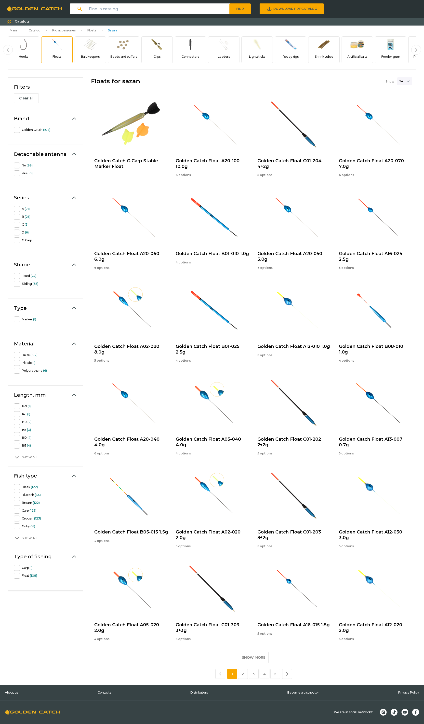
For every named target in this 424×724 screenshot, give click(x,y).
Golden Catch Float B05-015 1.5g (131, 532)
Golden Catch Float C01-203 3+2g (289, 534)
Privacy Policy (408, 692)
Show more (253, 657)
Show (389, 81)
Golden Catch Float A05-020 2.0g (126, 627)
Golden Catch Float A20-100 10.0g (207, 163)
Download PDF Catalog (295, 9)
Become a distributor (303, 692)
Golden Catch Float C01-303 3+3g (207, 627)
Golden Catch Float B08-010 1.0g (371, 349)
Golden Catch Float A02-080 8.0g (126, 349)
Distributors (199, 692)
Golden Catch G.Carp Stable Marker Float (126, 163)
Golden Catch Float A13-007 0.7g (370, 442)
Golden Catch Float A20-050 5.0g (289, 256)
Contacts (104, 692)
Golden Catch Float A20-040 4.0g (126, 442)
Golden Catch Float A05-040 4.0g (208, 442)
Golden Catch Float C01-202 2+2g (289, 442)
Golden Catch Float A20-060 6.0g (126, 256)
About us (11, 692)
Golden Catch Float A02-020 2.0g (208, 534)
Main (13, 30)
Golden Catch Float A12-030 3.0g (370, 534)
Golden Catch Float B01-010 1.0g (212, 253)
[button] (18, 21)
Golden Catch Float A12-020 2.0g (370, 627)
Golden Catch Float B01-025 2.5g (207, 349)
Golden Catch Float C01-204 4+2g (289, 163)
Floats (91, 30)
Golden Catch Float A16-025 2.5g (370, 256)
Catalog (34, 30)
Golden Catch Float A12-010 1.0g (293, 346)
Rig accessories (64, 30)
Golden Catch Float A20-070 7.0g (371, 163)
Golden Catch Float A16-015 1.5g (293, 625)
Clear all (26, 98)
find (240, 9)
